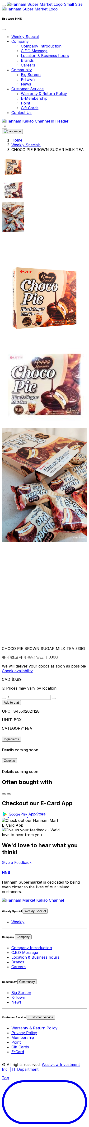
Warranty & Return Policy (44, 93)
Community (27, 982)
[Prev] (4, 794)
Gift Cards (29, 107)
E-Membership (34, 98)
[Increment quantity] (54, 698)
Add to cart (11, 702)
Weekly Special (25, 36)
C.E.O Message (34, 50)
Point (25, 103)
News (26, 84)
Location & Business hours (45, 55)
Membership (22, 1037)
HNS (6, 872)
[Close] (4, 29)
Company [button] (20, 41)
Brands (27, 60)
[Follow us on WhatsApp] (33, 900)
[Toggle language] (12, 131)
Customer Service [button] (27, 88)
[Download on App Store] (37, 815)
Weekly (17, 921)
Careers (28, 65)
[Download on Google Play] (15, 815)
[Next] (9, 794)
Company (23, 937)
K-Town (28, 79)
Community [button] (21, 69)
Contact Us (21, 112)
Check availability (17, 670)
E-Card (17, 1051)
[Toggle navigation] (4, 5)
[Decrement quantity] (4, 698)
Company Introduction (41, 46)
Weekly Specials (26, 144)
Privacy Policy (24, 1032)
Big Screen (31, 74)
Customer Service (40, 1017)
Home (16, 140)
